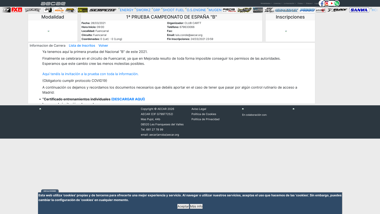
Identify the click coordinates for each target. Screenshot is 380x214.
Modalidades (266, 3)
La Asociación (289, 3)
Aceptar (183, 206)
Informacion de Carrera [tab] (48, 45)
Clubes (300, 3)
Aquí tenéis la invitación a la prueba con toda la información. (90, 74)
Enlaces (309, 3)
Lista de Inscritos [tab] (82, 45)
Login (316, 3)
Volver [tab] (103, 45)
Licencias (277, 3)
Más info (196, 206)
